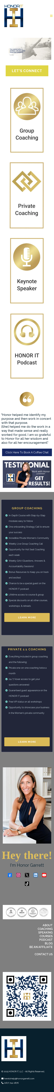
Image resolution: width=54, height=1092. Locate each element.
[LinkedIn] (35, 875)
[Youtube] (44, 875)
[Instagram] (18, 875)
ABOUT (48, 925)
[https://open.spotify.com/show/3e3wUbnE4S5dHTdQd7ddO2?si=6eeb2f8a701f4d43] (27, 346)
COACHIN (44, 929)
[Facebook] (10, 875)
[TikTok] (27, 883)
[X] (27, 875)
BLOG (49, 943)
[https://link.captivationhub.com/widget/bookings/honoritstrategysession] (27, 120)
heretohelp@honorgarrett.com (19, 1078)
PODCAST (46, 939)
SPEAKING (45, 932)
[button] (51, 16)
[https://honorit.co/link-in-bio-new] (27, 996)
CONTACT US (44, 954)
